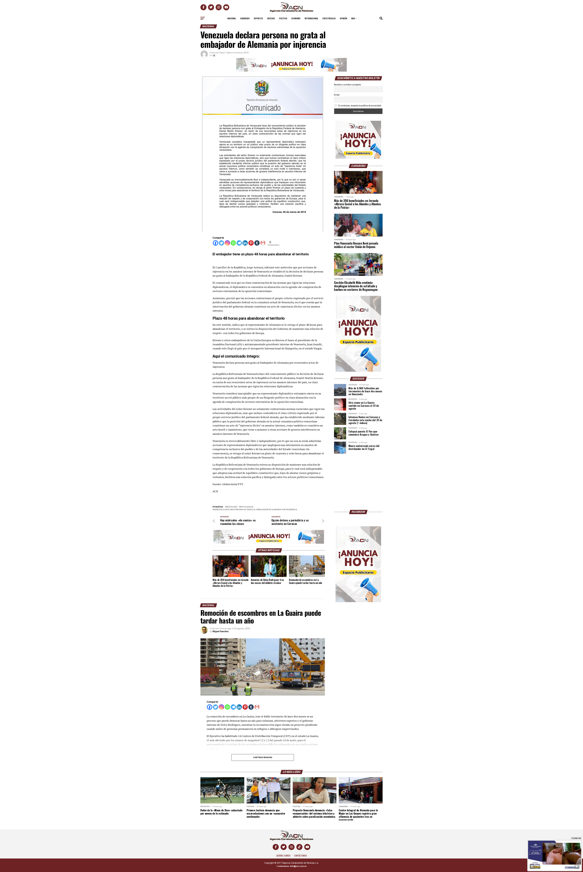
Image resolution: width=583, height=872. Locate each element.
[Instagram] (227, 243)
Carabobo (245, 18)
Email (336, 95)
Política (283, 18)
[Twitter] (221, 243)
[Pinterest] (251, 243)
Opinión (343, 18)
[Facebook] (215, 243)
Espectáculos (329, 18)
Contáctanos (300, 855)
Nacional (231, 18)
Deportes (258, 18)
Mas (353, 18)
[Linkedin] (245, 243)
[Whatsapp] (233, 243)
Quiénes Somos (283, 855)
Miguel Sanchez (221, 631)
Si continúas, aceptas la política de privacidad (359, 105)
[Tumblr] (257, 243)
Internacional (311, 18)
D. (214, 55)
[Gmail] (263, 243)
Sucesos (271, 18)
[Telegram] (239, 243)
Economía (295, 18)
